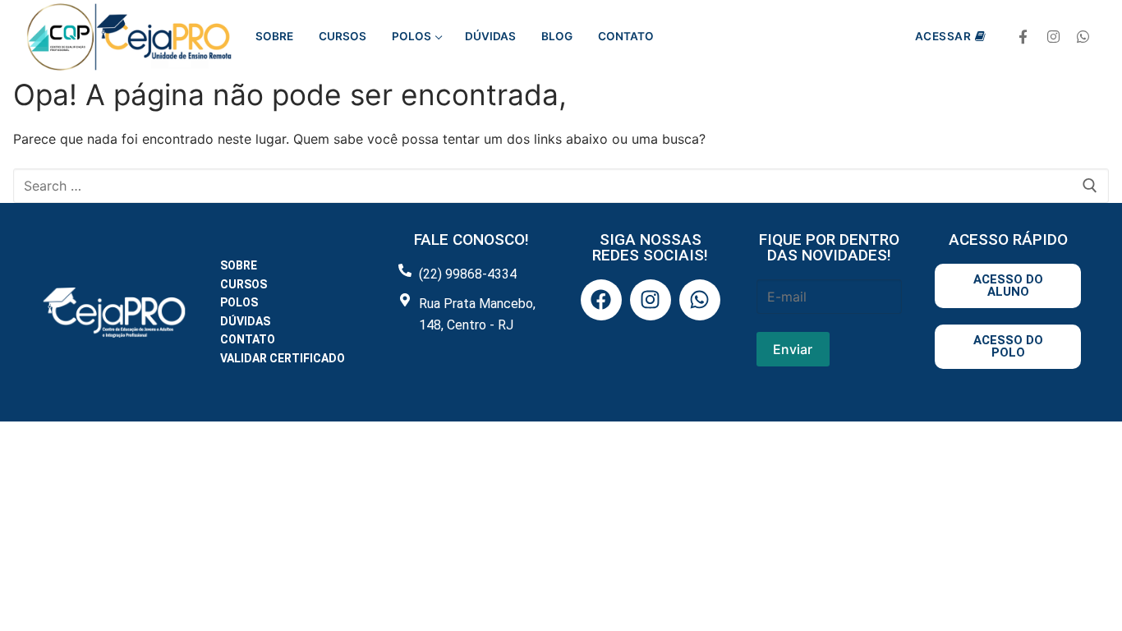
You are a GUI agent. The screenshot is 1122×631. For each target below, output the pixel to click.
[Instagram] (1053, 37)
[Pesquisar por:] (561, 185)
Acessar (943, 36)
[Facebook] (1023, 37)
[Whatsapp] (1083, 37)
